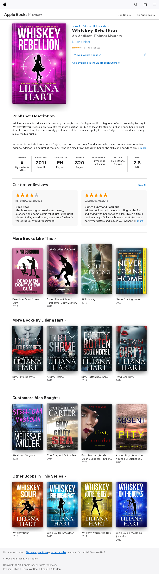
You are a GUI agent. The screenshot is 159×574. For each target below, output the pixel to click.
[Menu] (154, 4)
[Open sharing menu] (145, 55)
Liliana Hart (81, 42)
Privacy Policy (11, 569)
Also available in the (94, 62)
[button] (135, 4)
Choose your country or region (20, 558)
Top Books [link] (124, 15)
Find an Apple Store (37, 552)
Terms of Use (30, 569)
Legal (44, 569)
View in (86, 55)
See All (142, 185)
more (143, 148)
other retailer (58, 552)
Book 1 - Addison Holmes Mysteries (93, 26)
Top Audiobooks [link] (145, 15)
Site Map (56, 569)
